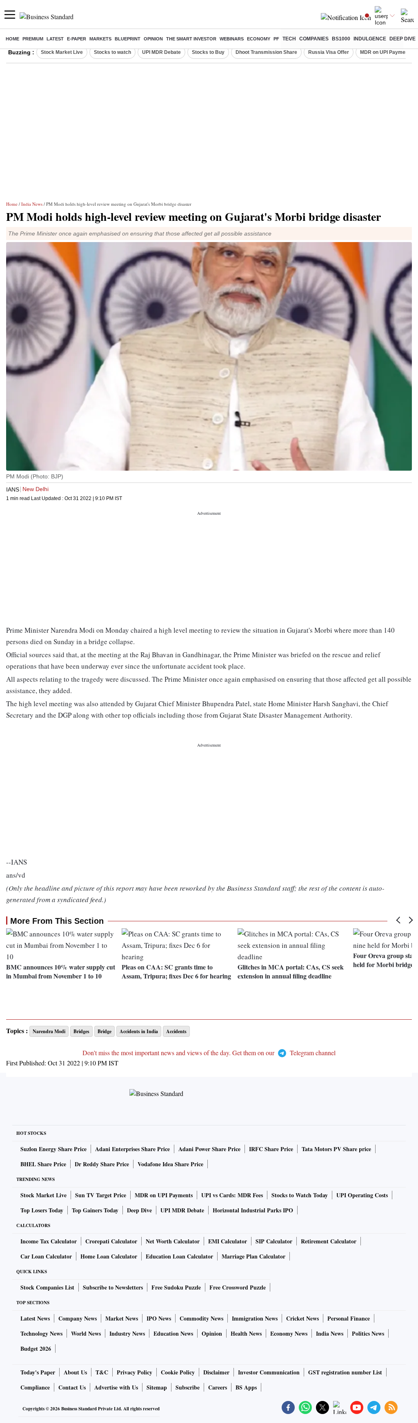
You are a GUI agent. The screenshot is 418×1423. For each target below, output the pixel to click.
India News (31, 204)
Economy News (288, 1333)
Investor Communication (269, 1372)
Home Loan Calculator (108, 1256)
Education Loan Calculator (179, 1256)
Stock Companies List (47, 1287)
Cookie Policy (178, 1372)
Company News (77, 1318)
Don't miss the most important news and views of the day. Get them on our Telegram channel (209, 1052)
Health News (246, 1333)
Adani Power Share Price (209, 1149)
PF (276, 38)
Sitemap (157, 1387)
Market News (121, 1318)
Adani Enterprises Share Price (132, 1149)
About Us (75, 1372)
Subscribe (188, 1387)
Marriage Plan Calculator (253, 1256)
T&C (102, 1372)
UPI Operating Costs (362, 1195)
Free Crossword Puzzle (237, 1287)
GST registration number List (345, 1372)
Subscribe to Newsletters (113, 1287)
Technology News (41, 1333)
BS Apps (246, 1387)
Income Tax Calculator (48, 1241)
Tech (289, 39)
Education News (173, 1333)
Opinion (153, 38)
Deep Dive (402, 39)
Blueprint (127, 38)
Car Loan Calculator (46, 1256)
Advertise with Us (116, 1387)
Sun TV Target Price (100, 1195)
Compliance (35, 1387)
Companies (314, 39)
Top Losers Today (41, 1210)
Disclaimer (216, 1372)
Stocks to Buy (208, 52)
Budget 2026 (35, 1348)
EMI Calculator (227, 1241)
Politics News (368, 1333)
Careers (217, 1387)
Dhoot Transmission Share (266, 52)
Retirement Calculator (328, 1241)
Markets (100, 38)
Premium (32, 38)
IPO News (159, 1318)
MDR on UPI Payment (385, 52)
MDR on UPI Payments (164, 1195)
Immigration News (255, 1318)
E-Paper (76, 38)
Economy (258, 38)
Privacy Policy (134, 1372)
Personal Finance (348, 1318)
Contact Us (72, 1387)
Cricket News (302, 1318)
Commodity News (201, 1318)
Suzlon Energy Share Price (53, 1149)
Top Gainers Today (95, 1210)
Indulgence (370, 39)
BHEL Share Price (43, 1164)
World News (86, 1333)
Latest (55, 38)
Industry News (127, 1333)
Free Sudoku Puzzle (176, 1287)
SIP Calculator (274, 1241)
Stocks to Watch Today (299, 1195)
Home (12, 38)
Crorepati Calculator (111, 1241)
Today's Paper (37, 1372)
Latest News (35, 1318)
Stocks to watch (112, 52)
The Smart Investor (191, 38)
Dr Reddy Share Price (102, 1164)
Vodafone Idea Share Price (170, 1164)
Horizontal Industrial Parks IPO (253, 1210)
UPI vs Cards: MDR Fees (232, 1195)
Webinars (232, 38)
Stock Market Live (62, 52)
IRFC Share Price (271, 1149)
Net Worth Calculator (173, 1241)
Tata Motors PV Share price (336, 1149)
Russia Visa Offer (328, 52)
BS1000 (341, 39)
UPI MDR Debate (161, 52)
